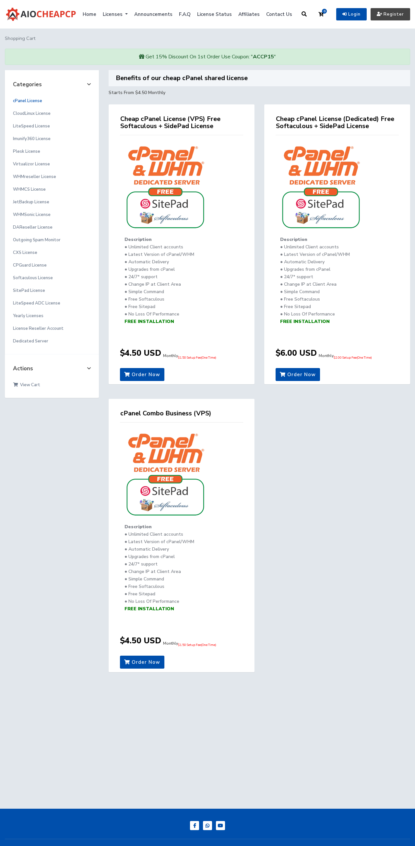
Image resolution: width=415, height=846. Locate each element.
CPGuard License (30, 265)
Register (393, 14)
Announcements (153, 14)
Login (354, 14)
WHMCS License (29, 189)
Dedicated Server (30, 341)
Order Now (145, 374)
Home (89, 14)
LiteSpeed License (31, 126)
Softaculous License (33, 278)
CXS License (25, 253)
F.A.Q (185, 14)
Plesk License (26, 151)
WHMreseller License (34, 177)
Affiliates (249, 14)
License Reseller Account (38, 328)
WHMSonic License (32, 215)
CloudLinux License (32, 113)
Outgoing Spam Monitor (37, 240)
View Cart (29, 385)
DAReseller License (33, 227)
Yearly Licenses (28, 316)
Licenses (113, 14)
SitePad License (29, 290)
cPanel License (27, 101)
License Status (214, 14)
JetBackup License (31, 202)
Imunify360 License (32, 139)
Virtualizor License (31, 164)
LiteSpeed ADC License (36, 303)
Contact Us (279, 14)
